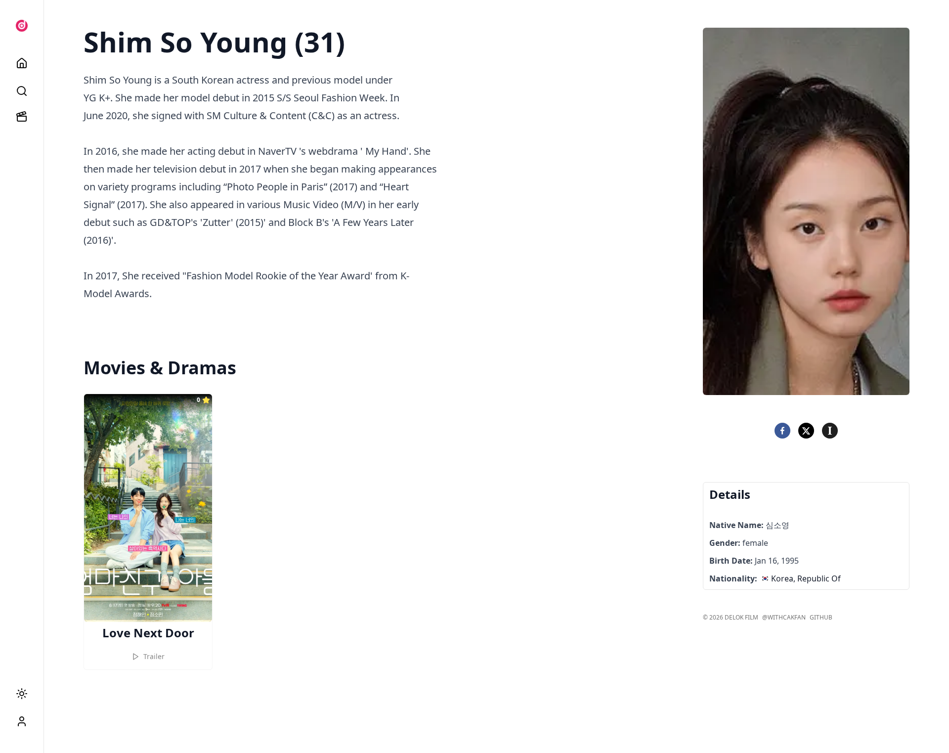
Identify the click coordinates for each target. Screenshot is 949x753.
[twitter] (806, 431)
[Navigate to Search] (22, 91)
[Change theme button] (22, 694)
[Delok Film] (22, 26)
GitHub (821, 617)
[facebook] (782, 431)
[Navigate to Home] (22, 63)
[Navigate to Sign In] (22, 721)
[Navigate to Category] (22, 117)
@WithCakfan (784, 617)
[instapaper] (830, 431)
